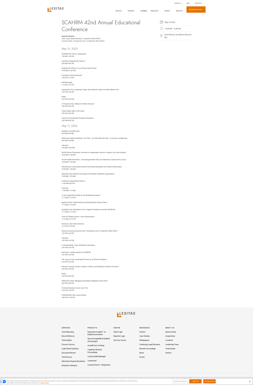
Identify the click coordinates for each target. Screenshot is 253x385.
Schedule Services (195, 9)
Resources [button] (144, 328)
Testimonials (170, 349)
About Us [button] (169, 328)
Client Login (118, 332)
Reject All (195, 381)
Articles (142, 332)
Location (144, 11)
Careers (167, 11)
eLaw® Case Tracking (96, 345)
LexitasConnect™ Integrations (99, 365)
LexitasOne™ (92, 361)
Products (131, 11)
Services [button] (66, 328)
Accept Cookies (209, 381)
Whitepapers (144, 340)
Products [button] (92, 328)
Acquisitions (170, 336)
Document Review (69, 353)
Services (119, 11)
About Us (179, 11)
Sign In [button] (117, 328)
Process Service (68, 344)
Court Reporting (68, 332)
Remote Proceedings (147, 349)
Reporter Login (119, 336)
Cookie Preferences (180, 381)
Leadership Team (172, 344)
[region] (126, 381)
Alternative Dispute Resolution (73, 361)
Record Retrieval (68, 336)
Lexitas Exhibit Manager (97, 356)
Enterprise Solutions (69, 365)
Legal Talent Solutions (70, 349)
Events (142, 357)
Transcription (67, 340)
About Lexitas (170, 332)
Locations (169, 340)
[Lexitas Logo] (126, 314)
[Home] (56, 9)
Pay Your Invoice (120, 340)
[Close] (250, 381)
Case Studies (144, 336)
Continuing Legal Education (149, 344)
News (141, 353)
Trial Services (67, 357)
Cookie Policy (44, 383)
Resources (155, 11)
